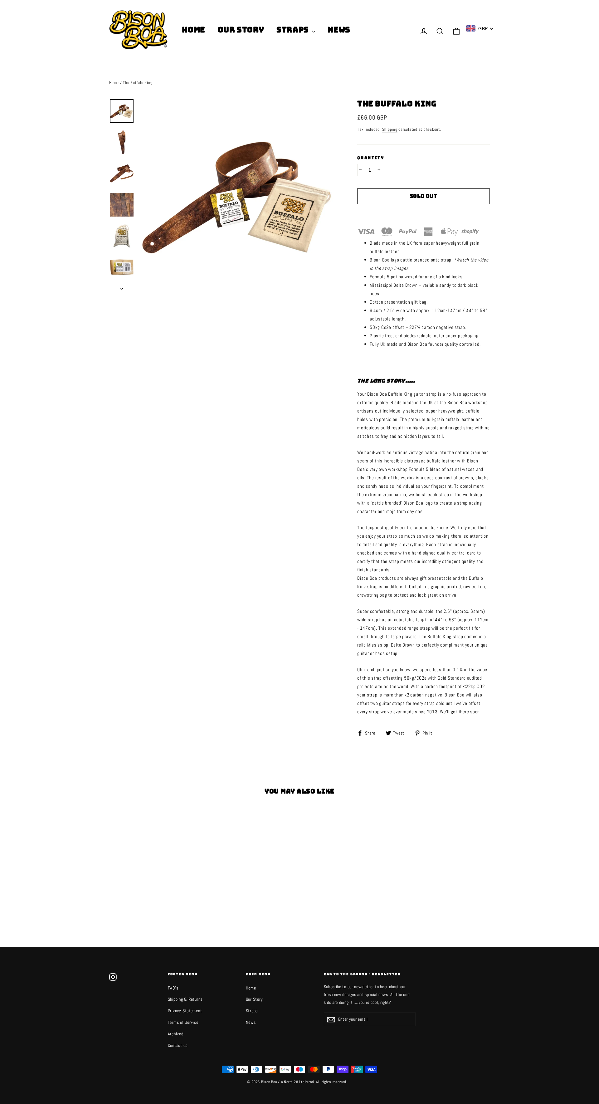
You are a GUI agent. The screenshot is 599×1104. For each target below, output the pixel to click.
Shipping (389, 129)
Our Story (241, 30)
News (339, 30)
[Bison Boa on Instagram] (113, 976)
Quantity (370, 158)
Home (193, 30)
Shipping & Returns (185, 999)
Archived (175, 1034)
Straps (293, 30)
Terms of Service (183, 1022)
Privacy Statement (185, 1011)
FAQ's (173, 988)
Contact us (178, 1045)
